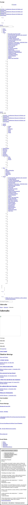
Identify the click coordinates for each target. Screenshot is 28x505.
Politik (9, 132)
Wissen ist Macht (11, 203)
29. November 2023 (12, 375)
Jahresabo (6, 307)
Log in (1, 25)
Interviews (5, 149)
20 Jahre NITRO (3, 383)
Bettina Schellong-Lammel (5, 369)
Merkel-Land (11, 208)
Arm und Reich (11, 204)
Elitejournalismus (12, 207)
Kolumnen (5, 154)
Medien (4, 125)
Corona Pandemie (12, 55)
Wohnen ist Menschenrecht (14, 50)
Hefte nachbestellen (9, 170)
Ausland (4, 152)
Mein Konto (8, 174)
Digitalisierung (11, 206)
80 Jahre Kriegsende (12, 36)
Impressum (5, 445)
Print (9, 127)
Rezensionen (5, 155)
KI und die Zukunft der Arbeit (14, 39)
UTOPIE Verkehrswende (13, 38)
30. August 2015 (15, 382)
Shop (4, 168)
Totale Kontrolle (11, 46)
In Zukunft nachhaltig (12, 48)
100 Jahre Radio (11, 41)
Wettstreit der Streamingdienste (15, 52)
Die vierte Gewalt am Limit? (14, 33)
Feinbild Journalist (12, 53)
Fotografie (5, 150)
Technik (4, 153)
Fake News (10, 210)
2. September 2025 (16, 369)
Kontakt (4, 30)
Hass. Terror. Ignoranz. (13, 201)
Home (4, 28)
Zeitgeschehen (6, 148)
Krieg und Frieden (4, 357)
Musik (9, 158)
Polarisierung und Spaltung (14, 43)
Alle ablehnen (11, 503)
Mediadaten (5, 444)
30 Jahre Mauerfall (12, 198)
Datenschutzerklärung (7, 446)
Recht (9, 131)
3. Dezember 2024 (12, 388)
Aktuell (4, 123)
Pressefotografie (11, 202)
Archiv (4, 32)
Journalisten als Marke (13, 54)
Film (9, 157)
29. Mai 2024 (11, 362)
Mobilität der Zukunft (12, 199)
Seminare (7, 171)
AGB (6, 175)
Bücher (9, 159)
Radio (9, 130)
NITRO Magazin (3, 362)
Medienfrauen (11, 49)
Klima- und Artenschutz (13, 58)
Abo (4, 31)
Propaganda (10, 47)
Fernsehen (10, 128)
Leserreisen (7, 172)
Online (9, 126)
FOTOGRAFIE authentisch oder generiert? (17, 35)
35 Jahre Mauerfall (12, 37)
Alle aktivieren (4, 503)
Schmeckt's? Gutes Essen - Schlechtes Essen (17, 42)
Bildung (10, 57)
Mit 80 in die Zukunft (12, 44)
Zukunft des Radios (12, 209)
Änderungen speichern (19, 503)
